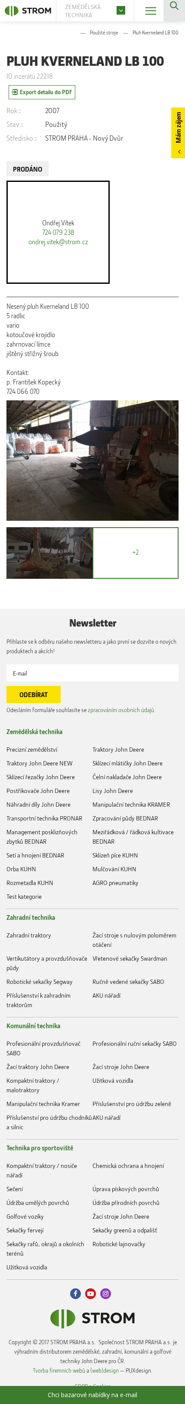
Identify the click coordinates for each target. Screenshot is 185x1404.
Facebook (75, 1293)
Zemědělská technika (34, 731)
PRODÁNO (27, 169)
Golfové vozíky (25, 1216)
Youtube (90, 1293)
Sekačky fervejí (24, 1230)
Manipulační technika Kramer (43, 1104)
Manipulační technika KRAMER (131, 804)
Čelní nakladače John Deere (127, 777)
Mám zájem (178, 127)
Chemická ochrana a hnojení (128, 1165)
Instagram (105, 1293)
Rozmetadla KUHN (29, 883)
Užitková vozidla (112, 1080)
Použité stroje (104, 32)
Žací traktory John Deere (37, 1067)
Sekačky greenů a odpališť (124, 1230)
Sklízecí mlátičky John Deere (127, 763)
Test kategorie (24, 896)
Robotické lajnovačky (118, 1244)
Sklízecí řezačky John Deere (40, 777)
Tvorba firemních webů (59, 1370)
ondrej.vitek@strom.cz (58, 241)
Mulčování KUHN (114, 869)
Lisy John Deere (112, 790)
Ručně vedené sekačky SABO (128, 981)
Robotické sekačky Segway (39, 981)
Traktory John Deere (118, 749)
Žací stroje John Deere (120, 1067)
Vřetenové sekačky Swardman (129, 958)
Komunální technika (33, 1025)
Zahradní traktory (28, 935)
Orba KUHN (21, 869)
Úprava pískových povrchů (125, 1189)
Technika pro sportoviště (39, 1147)
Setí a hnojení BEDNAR (35, 855)
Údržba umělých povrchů (37, 1202)
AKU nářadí (106, 995)
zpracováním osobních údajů (121, 709)
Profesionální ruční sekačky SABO (134, 1043)
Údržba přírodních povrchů (126, 1202)
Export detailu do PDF (46, 91)
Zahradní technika (30, 917)
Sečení (14, 1189)
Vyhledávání (174, 11)
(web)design (104, 1370)
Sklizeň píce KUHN (115, 855)
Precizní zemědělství (31, 749)
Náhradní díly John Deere (38, 804)
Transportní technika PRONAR (44, 818)
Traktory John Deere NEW (39, 763)
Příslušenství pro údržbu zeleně (131, 1104)
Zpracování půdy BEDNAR (125, 818)
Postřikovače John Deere (38, 790)
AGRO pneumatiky (115, 883)
